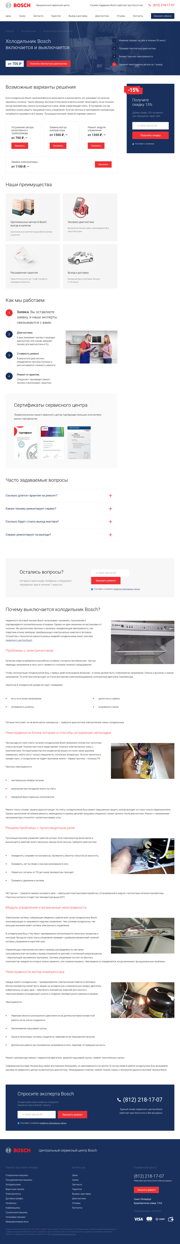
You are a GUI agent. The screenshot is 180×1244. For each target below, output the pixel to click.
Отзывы (121, 16)
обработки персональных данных (126, 589)
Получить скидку (150, 135)
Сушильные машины (16, 1212)
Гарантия (56, 16)
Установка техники (15, 1217)
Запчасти (38, 16)
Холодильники (13, 1184)
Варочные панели (15, 1189)
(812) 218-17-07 (142, 1099)
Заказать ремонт (106, 580)
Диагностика (102, 16)
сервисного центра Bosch (19, 640)
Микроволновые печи (17, 1221)
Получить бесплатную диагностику (48, 63)
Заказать (20, 145)
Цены (8, 16)
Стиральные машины (17, 1175)
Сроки (22, 16)
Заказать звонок (163, 16)
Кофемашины (13, 1207)
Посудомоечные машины (19, 1180)
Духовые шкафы (14, 1198)
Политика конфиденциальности (63, 1234)
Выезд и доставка (78, 16)
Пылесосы (11, 1203)
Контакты (138, 16)
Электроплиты (13, 1193)
